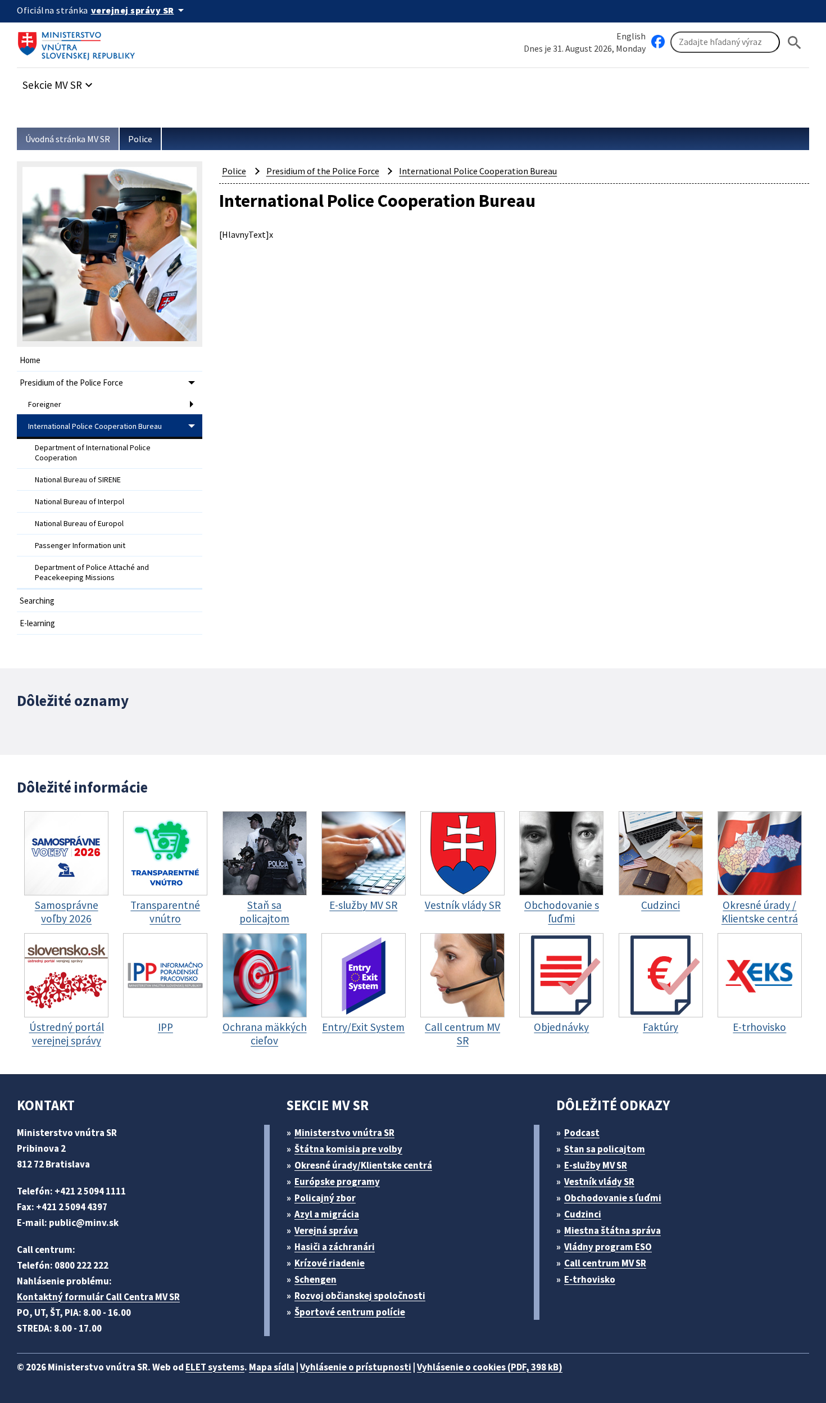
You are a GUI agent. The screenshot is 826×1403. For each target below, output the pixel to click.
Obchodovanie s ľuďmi (612, 1198)
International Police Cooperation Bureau (95, 426)
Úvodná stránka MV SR (67, 138)
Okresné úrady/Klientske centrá (363, 1165)
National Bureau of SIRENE (78, 479)
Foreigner (44, 404)
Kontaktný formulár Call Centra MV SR (98, 1297)
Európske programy (337, 1181)
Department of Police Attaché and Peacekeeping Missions (92, 572)
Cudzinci (582, 1214)
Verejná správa (326, 1230)
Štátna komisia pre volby (348, 1149)
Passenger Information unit (80, 545)
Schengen (315, 1279)
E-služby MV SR (595, 1165)
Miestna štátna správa (612, 1230)
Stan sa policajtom (604, 1149)
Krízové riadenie (329, 1263)
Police (140, 138)
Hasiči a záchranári (334, 1247)
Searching (37, 600)
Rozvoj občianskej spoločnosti (359, 1295)
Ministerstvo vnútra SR (344, 1132)
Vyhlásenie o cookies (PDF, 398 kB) (489, 1367)
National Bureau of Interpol (79, 501)
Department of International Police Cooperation (93, 452)
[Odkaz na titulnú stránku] (78, 42)
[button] (59, 81)
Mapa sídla (271, 1367)
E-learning (37, 623)
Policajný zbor (325, 1198)
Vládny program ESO (608, 1247)
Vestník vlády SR (599, 1181)
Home (30, 360)
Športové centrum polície (349, 1312)
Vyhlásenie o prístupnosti (355, 1367)
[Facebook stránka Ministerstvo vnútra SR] (658, 42)
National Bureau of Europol (79, 523)
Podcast (582, 1132)
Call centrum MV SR (605, 1263)
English (631, 36)
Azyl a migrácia (326, 1214)
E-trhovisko (589, 1279)
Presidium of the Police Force (71, 382)
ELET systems (214, 1367)
